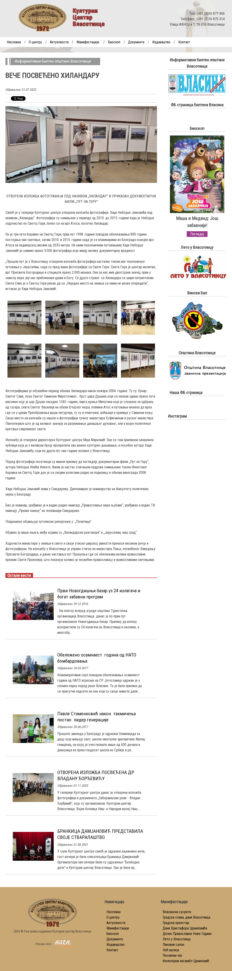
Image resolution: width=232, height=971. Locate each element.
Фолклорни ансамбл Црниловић (186, 961)
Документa (136, 42)
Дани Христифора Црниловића (185, 928)
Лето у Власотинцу (177, 939)
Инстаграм (177, 416)
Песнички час (172, 955)
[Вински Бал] (197, 339)
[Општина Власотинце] (197, 379)
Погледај (197, 234)
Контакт (184, 42)
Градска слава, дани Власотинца (186, 917)
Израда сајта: (44, 944)
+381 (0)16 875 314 (210, 19)
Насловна (14, 42)
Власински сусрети (177, 912)
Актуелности (59, 42)
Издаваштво (161, 42)
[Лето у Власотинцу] (197, 280)
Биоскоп (114, 42)
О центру (35, 42)
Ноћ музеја (171, 950)
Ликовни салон (173, 944)
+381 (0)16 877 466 (210, 13)
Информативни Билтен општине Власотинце (52, 61)
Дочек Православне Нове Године (187, 934)
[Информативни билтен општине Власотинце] (197, 94)
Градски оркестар (176, 923)
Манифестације (88, 42)
